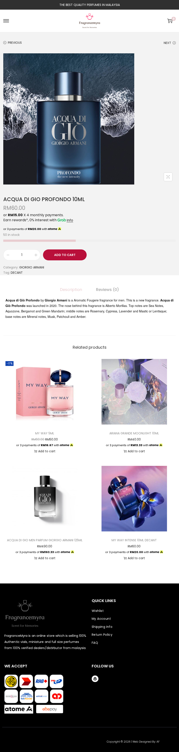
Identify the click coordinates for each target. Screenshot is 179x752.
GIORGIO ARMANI (31, 267)
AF (158, 741)
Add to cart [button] (46, 451)
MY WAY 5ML (44, 433)
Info (70, 220)
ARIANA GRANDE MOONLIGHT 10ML (134, 433)
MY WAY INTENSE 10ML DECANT (134, 540)
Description (71, 289)
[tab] (71, 289)
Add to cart (65, 255)
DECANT (17, 272)
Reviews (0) (107, 289)
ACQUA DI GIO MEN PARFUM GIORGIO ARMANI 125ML (45, 540)
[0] (169, 20)
